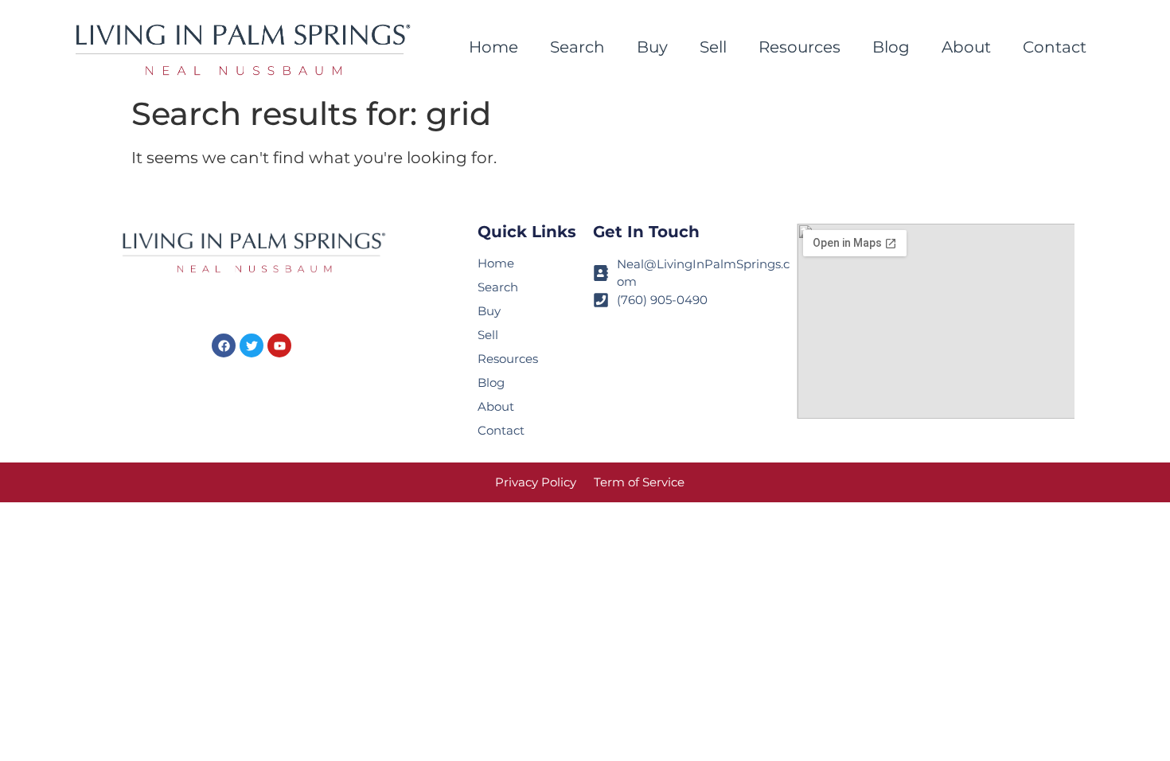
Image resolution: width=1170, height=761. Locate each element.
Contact (1054, 47)
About (966, 47)
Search (577, 47)
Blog (891, 47)
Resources (799, 47)
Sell (713, 47)
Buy (652, 47)
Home (493, 47)
